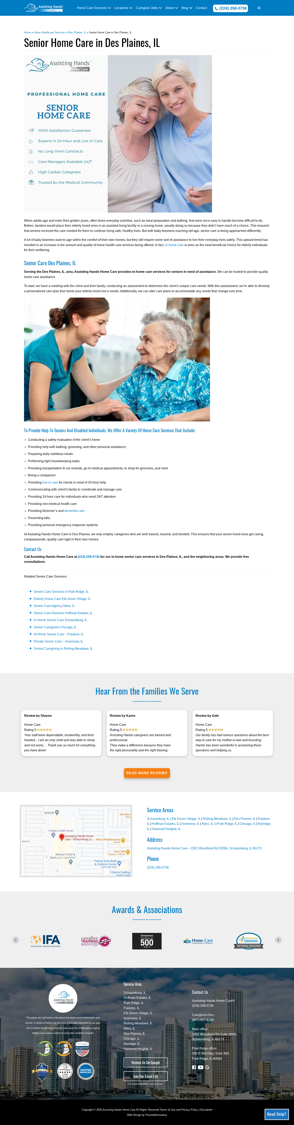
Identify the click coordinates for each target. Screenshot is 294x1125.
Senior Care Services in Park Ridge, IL (61, 591)
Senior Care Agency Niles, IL (54, 606)
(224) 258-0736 (232, 8)
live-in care (50, 482)
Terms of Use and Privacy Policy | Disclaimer (186, 1109)
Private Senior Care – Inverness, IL (58, 641)
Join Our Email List (145, 1076)
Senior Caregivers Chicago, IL (55, 627)
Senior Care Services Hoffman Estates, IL (63, 613)
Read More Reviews (146, 773)
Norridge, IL (132, 1044)
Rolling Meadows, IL (217, 818)
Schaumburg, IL (135, 992)
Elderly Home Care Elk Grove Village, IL (62, 599)
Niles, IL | (209, 823)
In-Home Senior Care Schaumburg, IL (60, 620)
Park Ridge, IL (227, 823)
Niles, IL (129, 1028)
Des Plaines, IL (244, 818)
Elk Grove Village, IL (186, 818)
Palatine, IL (132, 1008)
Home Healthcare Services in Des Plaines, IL (60, 32)
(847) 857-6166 (203, 1020)
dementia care (74, 510)
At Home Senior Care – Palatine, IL (59, 634)
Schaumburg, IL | (159, 818)
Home (27, 32)
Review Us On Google (146, 1062)
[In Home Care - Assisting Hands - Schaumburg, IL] (44, 8)
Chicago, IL (248, 823)
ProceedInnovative (156, 1114)
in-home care (174, 245)
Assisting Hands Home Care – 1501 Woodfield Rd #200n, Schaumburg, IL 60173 (204, 848)
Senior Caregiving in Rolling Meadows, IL (63, 648)
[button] (259, 7)
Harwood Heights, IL (166, 829)
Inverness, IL (190, 823)
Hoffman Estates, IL (165, 823)
